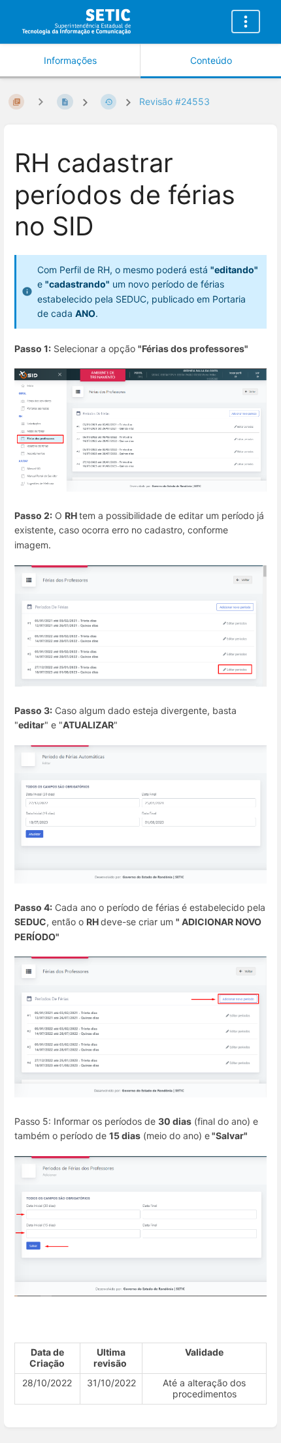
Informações (70, 60)
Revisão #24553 (174, 101)
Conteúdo (211, 60)
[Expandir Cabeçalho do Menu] (245, 21)
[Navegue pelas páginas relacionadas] (40, 101)
